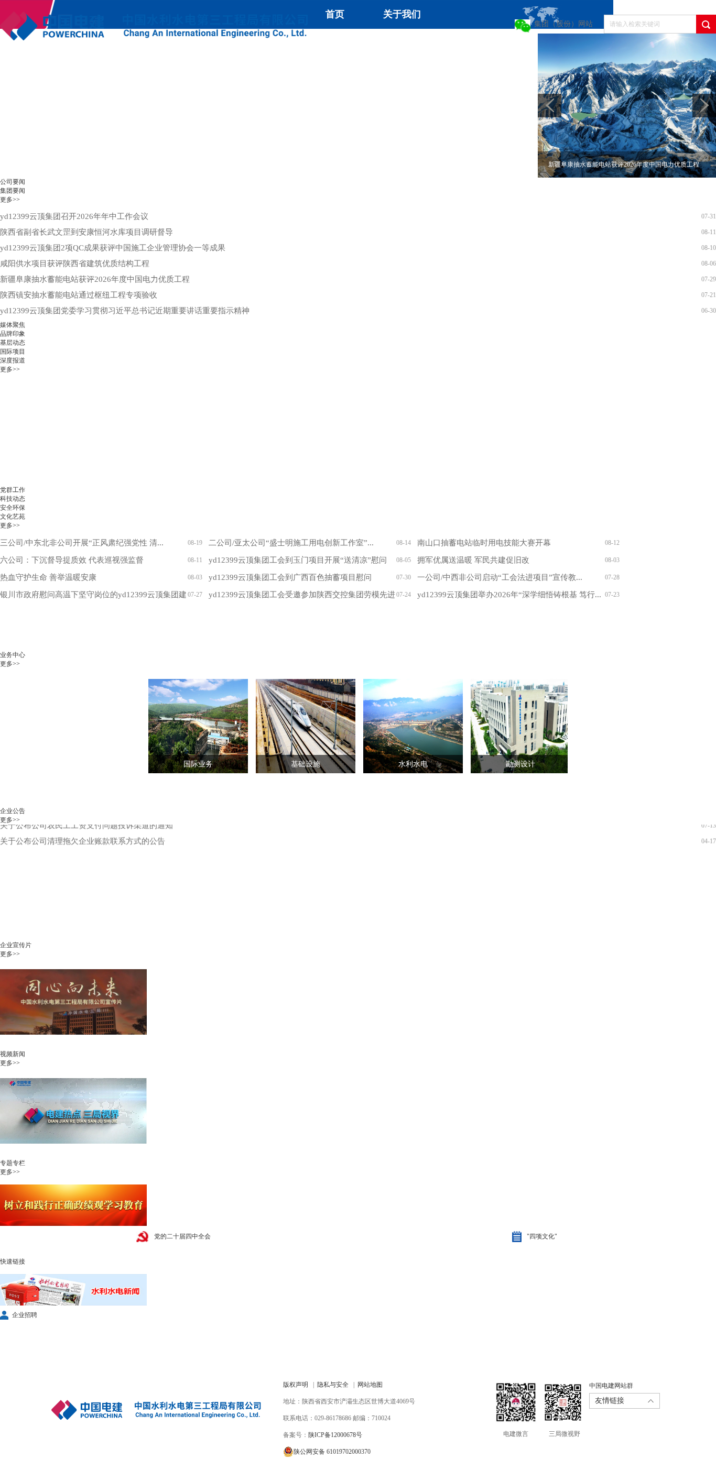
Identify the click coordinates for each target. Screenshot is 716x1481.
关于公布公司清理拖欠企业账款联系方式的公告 (82, 828)
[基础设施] (298, 726)
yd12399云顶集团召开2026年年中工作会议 (74, 216)
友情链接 (609, 1401)
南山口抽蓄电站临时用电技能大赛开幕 (484, 543)
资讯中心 (327, 43)
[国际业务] (190, 726)
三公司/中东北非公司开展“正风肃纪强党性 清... (82, 543)
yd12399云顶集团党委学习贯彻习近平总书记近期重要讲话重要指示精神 (124, 310)
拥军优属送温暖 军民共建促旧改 (473, 560)
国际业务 (198, 764)
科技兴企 (480, 47)
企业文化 (19, 76)
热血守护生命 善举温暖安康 (48, 577)
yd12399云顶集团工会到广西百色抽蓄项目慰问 (290, 577)
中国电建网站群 (611, 1385)
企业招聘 (24, 1315)
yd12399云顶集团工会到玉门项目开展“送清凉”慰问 (298, 560)
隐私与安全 (333, 1384)
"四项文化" (542, 1236)
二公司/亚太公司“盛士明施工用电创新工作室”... (291, 543)
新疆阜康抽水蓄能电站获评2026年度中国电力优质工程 (95, 279)
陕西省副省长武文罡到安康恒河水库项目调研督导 (86, 232)
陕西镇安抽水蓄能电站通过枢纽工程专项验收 (78, 295)
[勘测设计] (513, 726)
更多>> (10, 199)
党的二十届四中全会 (182, 1236)
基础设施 (305, 764)
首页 (335, 14)
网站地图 (370, 1384)
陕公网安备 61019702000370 (332, 1452)
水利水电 (413, 764)
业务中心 (403, 43)
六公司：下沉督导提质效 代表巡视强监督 (72, 560)
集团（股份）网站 (563, 24)
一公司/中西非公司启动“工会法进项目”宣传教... (499, 577)
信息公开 (95, 76)
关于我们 (402, 14)
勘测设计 (520, 764)
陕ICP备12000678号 (335, 1435)
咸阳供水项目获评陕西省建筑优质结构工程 (74, 263)
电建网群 (206, 76)
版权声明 (295, 1384)
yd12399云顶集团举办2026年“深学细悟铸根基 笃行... (509, 594)
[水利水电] (405, 726)
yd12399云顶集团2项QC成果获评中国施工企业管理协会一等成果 (112, 248)
